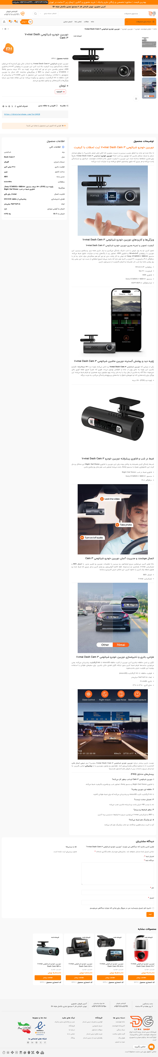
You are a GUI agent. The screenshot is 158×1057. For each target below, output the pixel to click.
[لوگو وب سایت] (152, 13)
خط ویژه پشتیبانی (99, 1003)
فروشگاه (72, 1026)
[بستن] (10, 1032)
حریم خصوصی (97, 1026)
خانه (155, 29)
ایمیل (151, 898)
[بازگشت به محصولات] (5, 29)
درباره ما (72, 1030)
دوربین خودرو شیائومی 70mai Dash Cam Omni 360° (142, 965)
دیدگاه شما (149, 860)
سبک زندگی (121, 1030)
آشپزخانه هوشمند (118, 1026)
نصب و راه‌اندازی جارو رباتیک (65, 1022)
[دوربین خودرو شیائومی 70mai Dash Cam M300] (48, 948)
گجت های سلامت (119, 1034)
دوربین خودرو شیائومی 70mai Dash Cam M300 (49, 965)
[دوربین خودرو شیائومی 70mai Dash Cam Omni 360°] (141, 948)
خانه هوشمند (120, 1022)
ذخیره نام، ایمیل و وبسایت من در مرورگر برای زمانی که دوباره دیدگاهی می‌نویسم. (120, 908)
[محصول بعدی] (2, 29)
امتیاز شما (149, 856)
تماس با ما (71, 1034)
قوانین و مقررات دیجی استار (92, 1022)
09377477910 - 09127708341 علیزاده (30, 2)
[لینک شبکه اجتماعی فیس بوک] (15, 106)
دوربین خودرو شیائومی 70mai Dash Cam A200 (80, 965)
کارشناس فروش (121, 1003)
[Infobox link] (14, 13)
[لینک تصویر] (40, 1028)
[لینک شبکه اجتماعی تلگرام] (3, 106)
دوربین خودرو (127, 29)
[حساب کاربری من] (4, 21)
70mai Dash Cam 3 (118, 367)
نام (152, 888)
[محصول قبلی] (8, 29)
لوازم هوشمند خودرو (143, 29)
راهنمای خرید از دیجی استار (92, 1038)
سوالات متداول (97, 1030)
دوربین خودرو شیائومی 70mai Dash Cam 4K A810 (111, 965)
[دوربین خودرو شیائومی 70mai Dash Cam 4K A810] (110, 948)
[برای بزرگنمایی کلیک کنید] (136, 99)
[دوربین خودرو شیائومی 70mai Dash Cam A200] (79, 948)
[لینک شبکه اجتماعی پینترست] (9, 106)
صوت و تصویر (120, 1042)
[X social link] (12, 106)
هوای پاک (121, 1038)
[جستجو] (35, 13)
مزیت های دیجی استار (94, 1034)
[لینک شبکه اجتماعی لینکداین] (6, 106)
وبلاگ (73, 1038)
